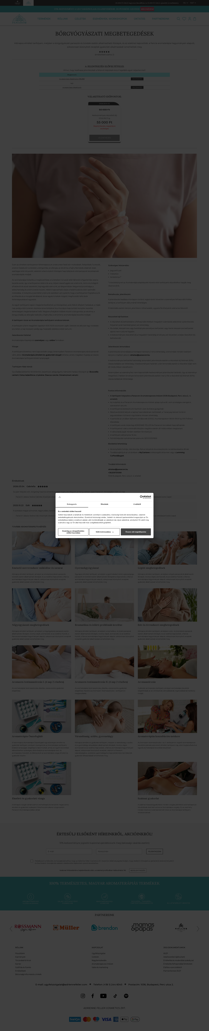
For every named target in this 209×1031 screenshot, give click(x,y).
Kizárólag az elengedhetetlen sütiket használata (73, 532)
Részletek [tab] (104, 504)
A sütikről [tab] (137, 504)
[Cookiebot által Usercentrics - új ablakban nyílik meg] (141, 497)
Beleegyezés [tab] (72, 504)
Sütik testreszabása (103, 532)
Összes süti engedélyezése (136, 532)
